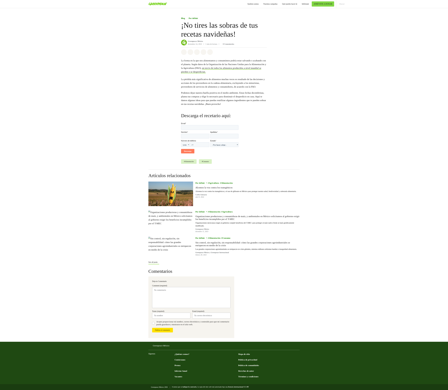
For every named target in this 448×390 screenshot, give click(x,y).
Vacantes (178, 377)
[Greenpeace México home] (157, 4)
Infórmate (305, 4)
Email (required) (198, 311)
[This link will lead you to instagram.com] (163, 359)
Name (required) (158, 311)
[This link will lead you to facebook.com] (149, 359)
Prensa (177, 365)
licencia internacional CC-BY (238, 387)
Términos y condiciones (248, 377)
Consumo (226, 238)
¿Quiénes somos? (182, 354)
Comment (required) (159, 286)
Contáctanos (180, 360)
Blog (183, 18)
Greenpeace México (195, 41)
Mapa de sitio (244, 354)
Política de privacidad (247, 360)
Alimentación (227, 183)
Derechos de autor (246, 371)
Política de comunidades (248, 365)
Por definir (193, 18)
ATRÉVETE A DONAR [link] (323, 4)
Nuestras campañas (270, 4)
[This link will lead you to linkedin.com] (173, 359)
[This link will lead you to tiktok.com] (168, 359)
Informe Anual (181, 371)
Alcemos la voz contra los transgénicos (214, 187)
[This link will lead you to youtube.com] (159, 359)
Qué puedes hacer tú (289, 4)
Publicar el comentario (162, 330)
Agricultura (214, 183)
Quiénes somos (253, 4)
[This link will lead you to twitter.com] (154, 359)
